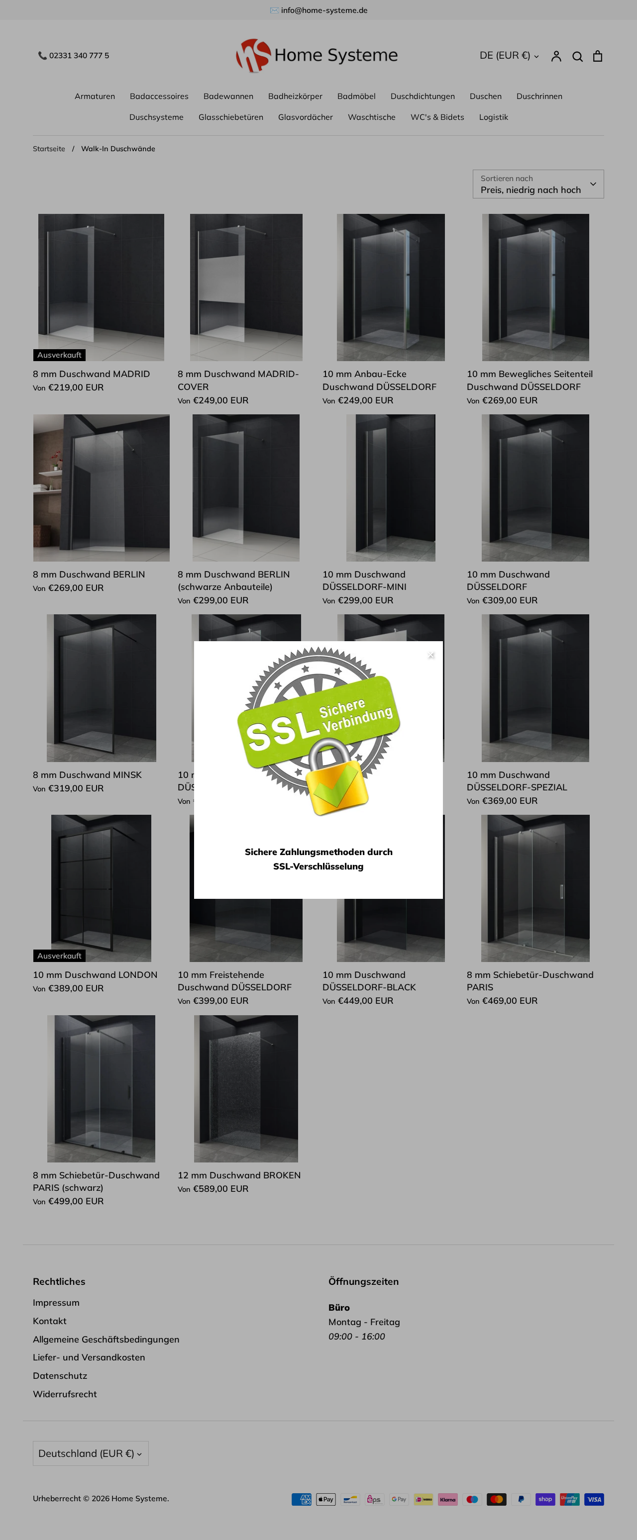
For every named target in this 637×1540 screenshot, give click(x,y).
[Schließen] (430, 654)
